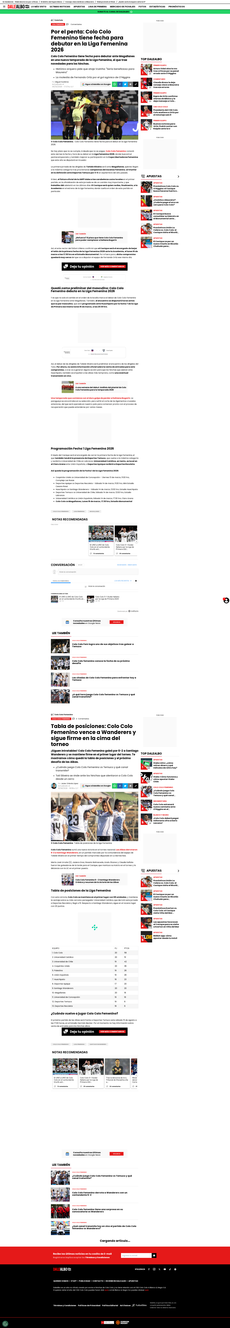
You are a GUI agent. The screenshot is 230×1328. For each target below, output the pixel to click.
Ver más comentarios (112, 266)
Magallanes (94, 511)
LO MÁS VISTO (38, 6)
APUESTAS (79, 6)
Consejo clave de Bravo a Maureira (79, 2)
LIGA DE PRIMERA (97, 6)
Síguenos (116, 622)
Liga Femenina (79, 511)
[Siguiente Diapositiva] (136, 541)
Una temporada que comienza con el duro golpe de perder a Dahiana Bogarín (90, 398)
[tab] (61, 581)
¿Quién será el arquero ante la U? (131, 2)
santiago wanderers (98, 1044)
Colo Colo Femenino (116, 151)
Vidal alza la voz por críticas (26, 2)
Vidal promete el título (106, 2)
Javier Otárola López (69, 783)
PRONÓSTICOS (177, 6)
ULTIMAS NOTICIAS (60, 6)
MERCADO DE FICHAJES (122, 6)
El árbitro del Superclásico (51, 2)
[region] (94, 588)
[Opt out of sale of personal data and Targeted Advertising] (5, 1324)
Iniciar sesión (121, 565)
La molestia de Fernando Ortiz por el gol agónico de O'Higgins (93, 77)
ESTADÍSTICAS (157, 6)
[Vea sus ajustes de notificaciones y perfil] (136, 580)
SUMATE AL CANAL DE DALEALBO (113, 11)
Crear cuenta (132, 565)
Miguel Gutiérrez (62, 82)
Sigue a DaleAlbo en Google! (98, 84)
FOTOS (142, 6)
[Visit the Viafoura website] (133, 611)
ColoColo (59, 20)
